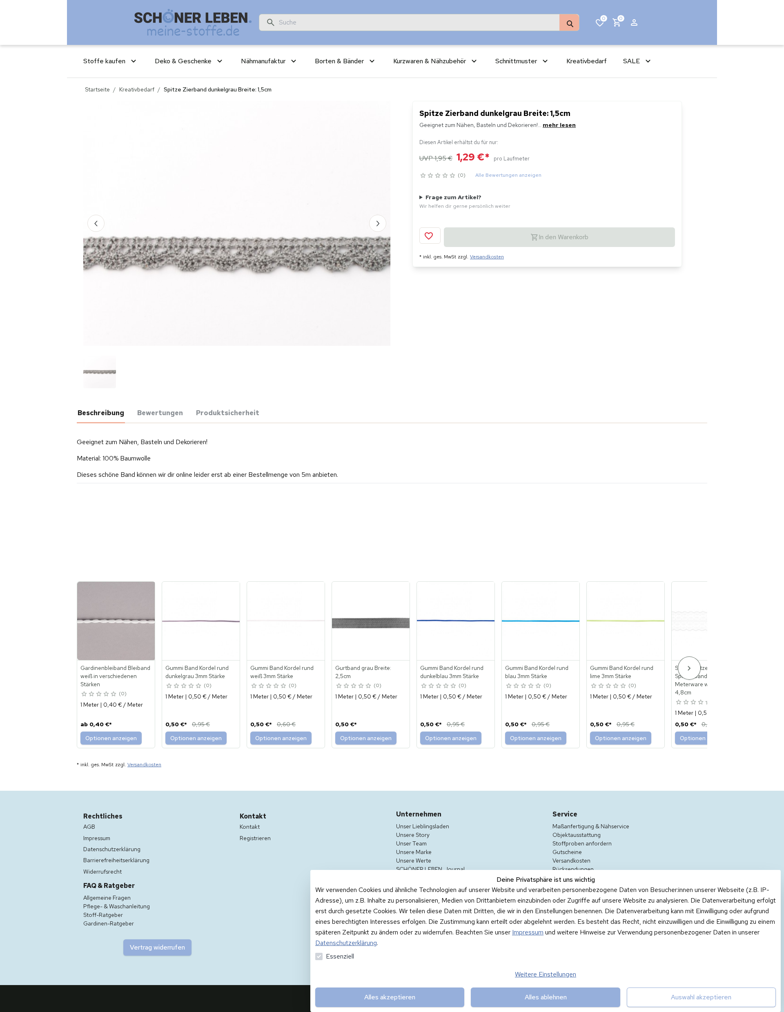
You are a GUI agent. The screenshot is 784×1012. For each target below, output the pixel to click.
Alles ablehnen (546, 997)
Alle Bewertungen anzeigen (508, 175)
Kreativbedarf (136, 89)
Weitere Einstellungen (545, 974)
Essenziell (340, 956)
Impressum (527, 932)
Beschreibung (101, 412)
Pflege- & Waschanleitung (116, 906)
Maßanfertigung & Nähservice (590, 826)
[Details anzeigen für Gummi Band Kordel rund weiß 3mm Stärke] (286, 621)
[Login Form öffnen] (634, 22)
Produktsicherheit (227, 412)
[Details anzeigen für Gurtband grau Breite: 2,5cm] (371, 621)
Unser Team (411, 843)
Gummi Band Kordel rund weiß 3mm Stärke (282, 672)
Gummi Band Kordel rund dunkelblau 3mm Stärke (451, 672)
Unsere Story (413, 835)
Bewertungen (160, 412)
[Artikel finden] (569, 22)
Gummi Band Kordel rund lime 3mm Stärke (621, 672)
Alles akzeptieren (389, 997)
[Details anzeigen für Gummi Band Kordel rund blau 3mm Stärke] (541, 621)
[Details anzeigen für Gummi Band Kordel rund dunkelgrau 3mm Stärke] (201, 621)
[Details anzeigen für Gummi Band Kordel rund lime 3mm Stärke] (626, 621)
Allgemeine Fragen (107, 897)
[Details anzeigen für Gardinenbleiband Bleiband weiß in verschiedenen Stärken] (116, 621)
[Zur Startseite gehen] (193, 22)
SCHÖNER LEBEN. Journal (430, 869)
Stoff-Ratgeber (103, 915)
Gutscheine (567, 852)
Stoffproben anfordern (582, 843)
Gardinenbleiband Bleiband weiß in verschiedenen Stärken (115, 676)
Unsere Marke (414, 852)
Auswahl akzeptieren (701, 997)
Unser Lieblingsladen (422, 826)
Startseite (97, 89)
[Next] (689, 668)
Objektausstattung (576, 835)
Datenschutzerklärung (346, 943)
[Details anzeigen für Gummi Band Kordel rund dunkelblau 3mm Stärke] (456, 621)
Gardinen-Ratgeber (108, 923)
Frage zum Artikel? (464, 201)
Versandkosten (487, 257)
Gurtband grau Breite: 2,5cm (363, 672)
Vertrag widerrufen (157, 947)
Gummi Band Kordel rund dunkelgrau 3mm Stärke (197, 672)
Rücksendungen (573, 869)
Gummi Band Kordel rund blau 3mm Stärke (536, 672)
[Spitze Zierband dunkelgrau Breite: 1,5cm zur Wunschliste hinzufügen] (430, 235)
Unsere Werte (413, 860)
